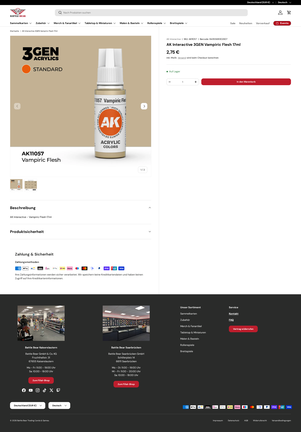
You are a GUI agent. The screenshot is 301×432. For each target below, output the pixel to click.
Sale (232, 23)
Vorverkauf (263, 23)
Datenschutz (233, 420)
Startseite (14, 31)
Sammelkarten (19, 23)
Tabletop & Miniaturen (98, 23)
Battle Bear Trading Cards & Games (33, 420)
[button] (289, 12)
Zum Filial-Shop (41, 380)
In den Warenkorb (246, 81)
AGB (246, 420)
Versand (182, 57)
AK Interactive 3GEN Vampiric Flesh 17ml (40, 31)
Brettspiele (177, 23)
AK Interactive (173, 39)
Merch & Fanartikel (65, 23)
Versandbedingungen (281, 420)
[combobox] (151, 12)
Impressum (218, 420)
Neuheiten (245, 23)
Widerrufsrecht (260, 420)
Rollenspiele (154, 23)
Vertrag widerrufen (243, 329)
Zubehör (41, 23)
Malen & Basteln (130, 23)
